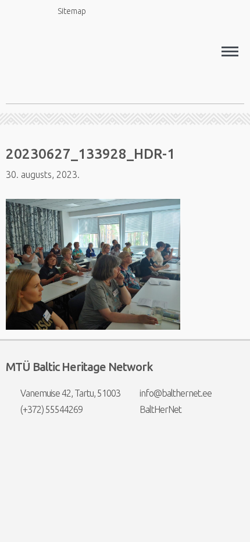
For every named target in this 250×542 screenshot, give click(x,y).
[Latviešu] (157, 11)
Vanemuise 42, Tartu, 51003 (70, 393)
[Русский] (201, 11)
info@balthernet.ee (176, 393)
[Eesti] (135, 11)
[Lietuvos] (179, 11)
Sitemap (72, 11)
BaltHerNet (160, 409)
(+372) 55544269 (51, 409)
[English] (113, 11)
